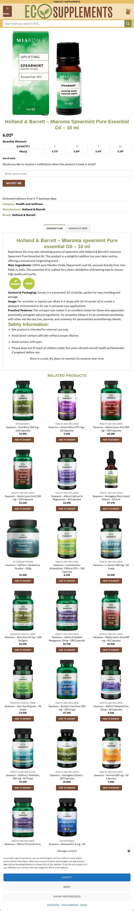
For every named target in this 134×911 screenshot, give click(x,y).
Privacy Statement (69, 904)
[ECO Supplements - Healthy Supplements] (69, 11)
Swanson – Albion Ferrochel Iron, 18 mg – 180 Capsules (23, 846)
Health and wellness (29, 204)
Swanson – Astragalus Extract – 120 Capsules (67, 777)
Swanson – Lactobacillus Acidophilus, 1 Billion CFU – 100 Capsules (66, 568)
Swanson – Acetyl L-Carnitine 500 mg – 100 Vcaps (67, 708)
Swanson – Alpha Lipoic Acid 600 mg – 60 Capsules (111, 639)
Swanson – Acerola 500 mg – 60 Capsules (111, 777)
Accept (67, 877)
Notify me (14, 183)
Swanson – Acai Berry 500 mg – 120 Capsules (23, 429)
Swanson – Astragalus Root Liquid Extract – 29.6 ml (111, 498)
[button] (129, 851)
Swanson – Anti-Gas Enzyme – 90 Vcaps (23, 708)
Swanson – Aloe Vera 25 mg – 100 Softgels (23, 639)
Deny (67, 887)
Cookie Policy (53, 904)
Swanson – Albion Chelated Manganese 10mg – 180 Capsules (67, 639)
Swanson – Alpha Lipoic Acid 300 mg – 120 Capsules (111, 429)
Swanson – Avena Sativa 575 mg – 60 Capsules (67, 429)
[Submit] (127, 23)
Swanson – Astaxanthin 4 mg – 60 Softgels (67, 846)
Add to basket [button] (23, 439)
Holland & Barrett (33, 209)
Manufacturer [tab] (78, 228)
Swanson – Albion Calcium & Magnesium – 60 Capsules (67, 498)
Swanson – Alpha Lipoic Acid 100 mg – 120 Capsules (23, 498)
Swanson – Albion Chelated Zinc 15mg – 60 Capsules (111, 708)
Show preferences (67, 896)
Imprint (83, 904)
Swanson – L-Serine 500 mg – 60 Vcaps (111, 566)
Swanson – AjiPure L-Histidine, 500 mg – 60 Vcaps (23, 777)
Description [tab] (54, 228)
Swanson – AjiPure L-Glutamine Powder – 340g (23, 566)
